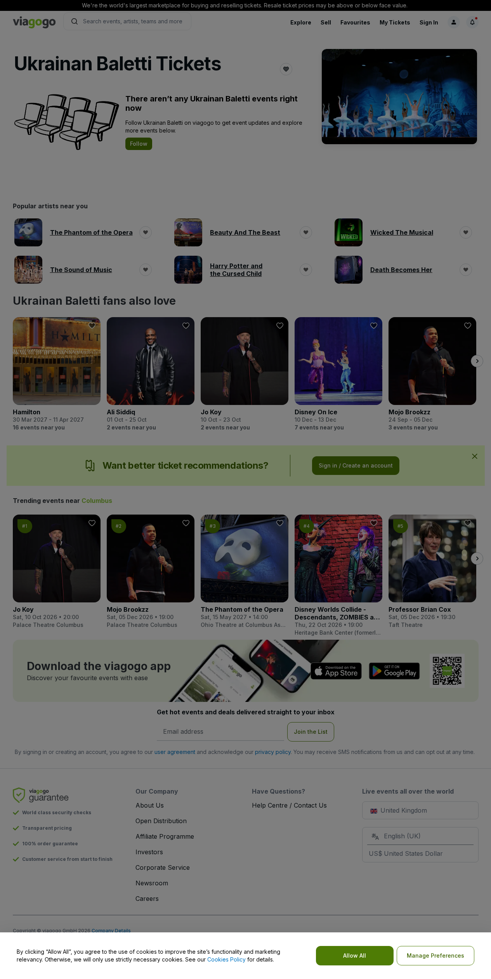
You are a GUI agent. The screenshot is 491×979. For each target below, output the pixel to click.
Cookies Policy (226, 959)
